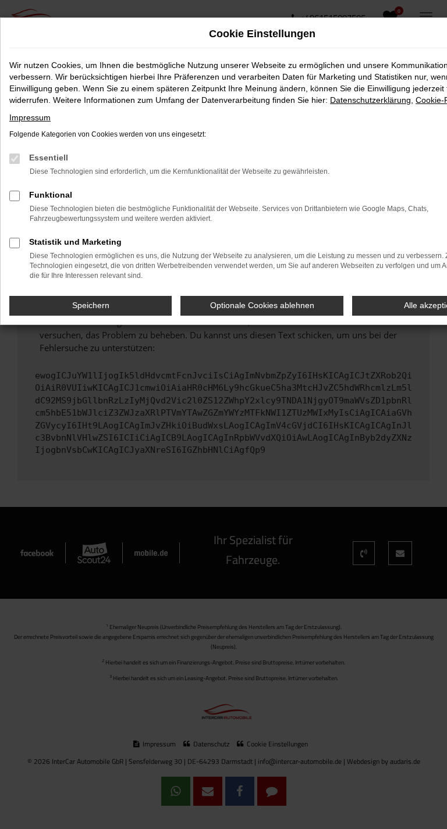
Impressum (30, 117)
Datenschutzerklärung (370, 100)
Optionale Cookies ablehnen (262, 305)
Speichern (90, 305)
